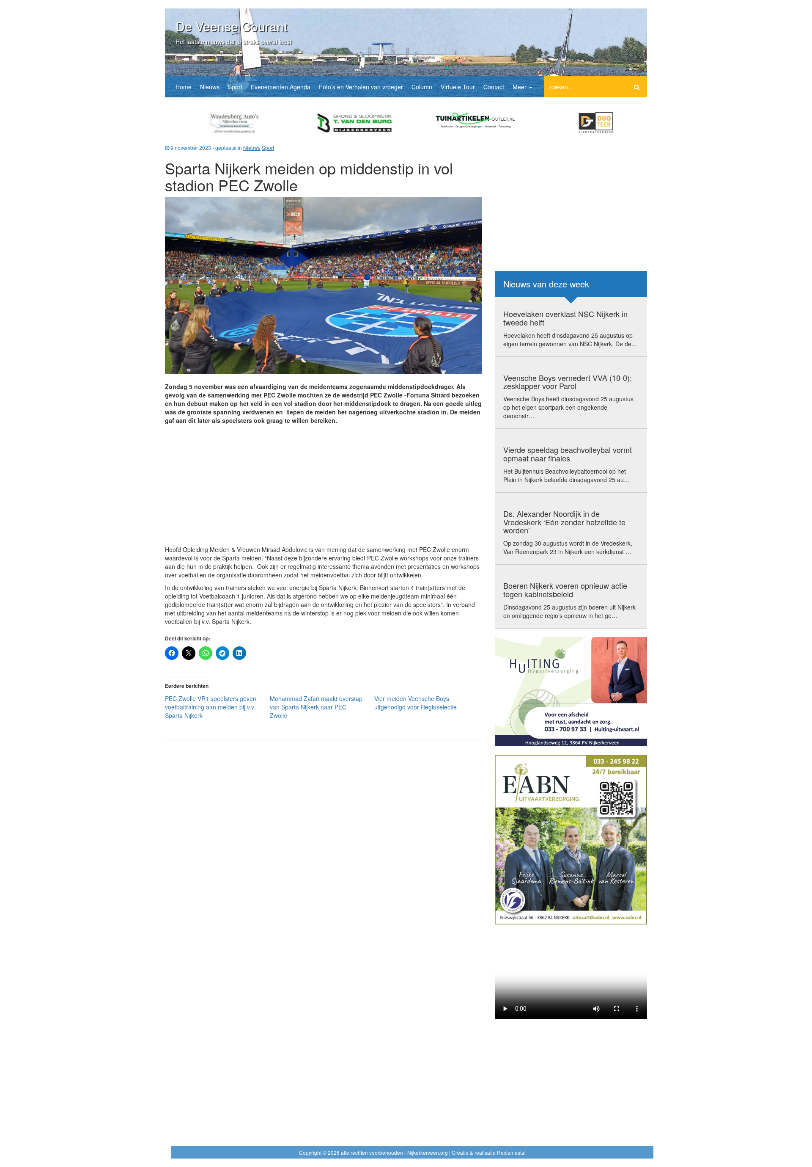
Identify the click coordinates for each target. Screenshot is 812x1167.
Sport (235, 87)
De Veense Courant (231, 26)
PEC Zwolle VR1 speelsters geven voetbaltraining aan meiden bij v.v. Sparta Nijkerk (210, 707)
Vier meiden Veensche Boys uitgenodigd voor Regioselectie (415, 702)
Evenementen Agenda (280, 87)
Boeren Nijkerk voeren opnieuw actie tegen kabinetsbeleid (565, 589)
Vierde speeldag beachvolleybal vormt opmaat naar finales (567, 453)
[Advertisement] (323, 486)
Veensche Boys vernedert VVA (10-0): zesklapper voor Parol (567, 382)
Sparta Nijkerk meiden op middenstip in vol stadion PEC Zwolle (309, 176)
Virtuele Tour (458, 87)
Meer (520, 87)
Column (421, 87)
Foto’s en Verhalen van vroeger (361, 87)
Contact (493, 87)
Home (184, 87)
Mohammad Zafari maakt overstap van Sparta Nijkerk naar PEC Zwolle (316, 707)
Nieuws (209, 87)
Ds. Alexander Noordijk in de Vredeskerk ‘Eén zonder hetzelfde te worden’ (564, 522)
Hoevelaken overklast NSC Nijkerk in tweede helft (565, 318)
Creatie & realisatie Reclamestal (489, 1152)
